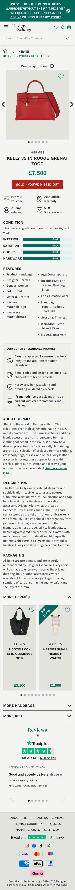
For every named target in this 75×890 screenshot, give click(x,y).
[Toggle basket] (69, 27)
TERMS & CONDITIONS (29, 824)
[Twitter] (48, 845)
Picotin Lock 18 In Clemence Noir (19, 653)
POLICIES (54, 824)
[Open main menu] (6, 27)
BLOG (28, 818)
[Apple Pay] (37, 863)
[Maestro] (50, 854)
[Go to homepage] (22, 28)
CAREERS (42, 818)
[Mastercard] (37, 854)
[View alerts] (64, 28)
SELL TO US (52, 830)
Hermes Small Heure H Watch (55, 653)
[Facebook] (34, 845)
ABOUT (15, 818)
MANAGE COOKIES (28, 830)
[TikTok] (41, 845)
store (55, 17)
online (15, 17)
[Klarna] (37, 873)
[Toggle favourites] (57, 27)
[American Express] (24, 863)
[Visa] (24, 854)
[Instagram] (27, 845)
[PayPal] (50, 863)
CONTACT (58, 818)
